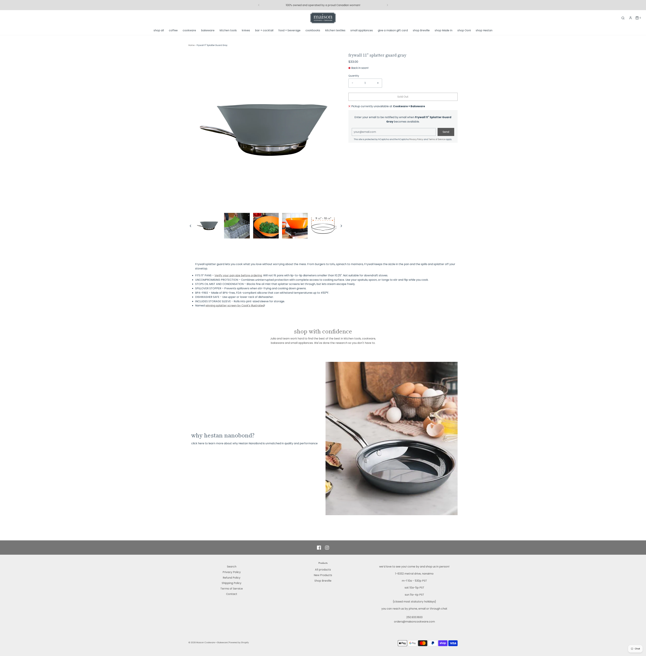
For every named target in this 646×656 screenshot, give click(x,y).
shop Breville (421, 30)
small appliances (361, 30)
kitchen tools (228, 30)
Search (231, 566)
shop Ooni (464, 30)
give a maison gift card (393, 30)
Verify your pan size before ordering (238, 275)
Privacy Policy (416, 139)
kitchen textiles (335, 30)
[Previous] (258, 5)
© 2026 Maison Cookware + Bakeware (208, 642)
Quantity (353, 75)
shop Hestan (484, 30)
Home (191, 45)
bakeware (207, 30)
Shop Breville (322, 581)
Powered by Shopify (239, 642)
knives (246, 30)
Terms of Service (436, 139)
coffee (173, 30)
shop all (159, 30)
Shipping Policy (231, 583)
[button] (190, 225)
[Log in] (631, 18)
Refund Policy (231, 578)
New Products (323, 575)
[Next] (387, 5)
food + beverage (289, 30)
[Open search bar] (623, 18)
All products (323, 570)
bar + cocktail (264, 30)
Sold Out (402, 97)
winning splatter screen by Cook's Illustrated (234, 305)
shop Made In (443, 30)
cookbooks (313, 30)
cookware (189, 30)
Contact (231, 594)
